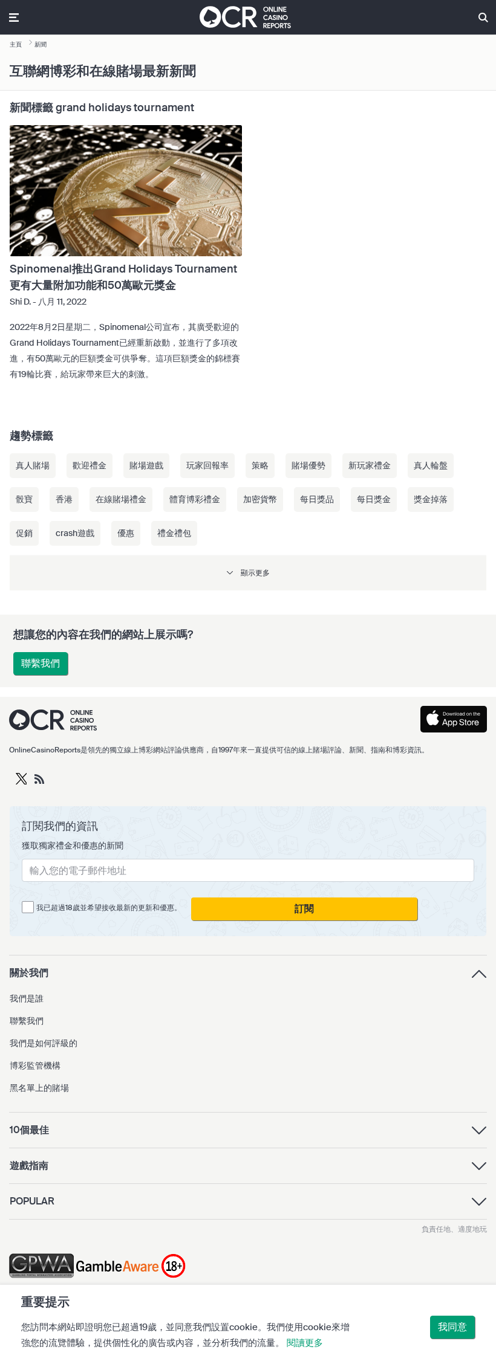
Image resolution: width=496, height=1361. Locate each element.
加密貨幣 (260, 499)
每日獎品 (317, 499)
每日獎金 (374, 499)
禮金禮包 (174, 533)
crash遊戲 (75, 533)
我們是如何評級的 (43, 1043)
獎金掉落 (431, 499)
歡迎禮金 (89, 465)
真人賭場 (33, 465)
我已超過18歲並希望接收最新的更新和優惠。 (108, 908)
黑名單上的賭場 (39, 1087)
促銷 (24, 533)
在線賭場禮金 (121, 499)
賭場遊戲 (146, 465)
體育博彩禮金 (194, 499)
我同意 (452, 1327)
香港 (64, 499)
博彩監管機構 (35, 1065)
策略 (260, 465)
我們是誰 (27, 998)
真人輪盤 (431, 465)
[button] (248, 572)
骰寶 (24, 499)
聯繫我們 (40, 663)
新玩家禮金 (369, 465)
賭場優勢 (308, 465)
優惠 (125, 533)
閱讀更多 (305, 1343)
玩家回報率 (207, 465)
